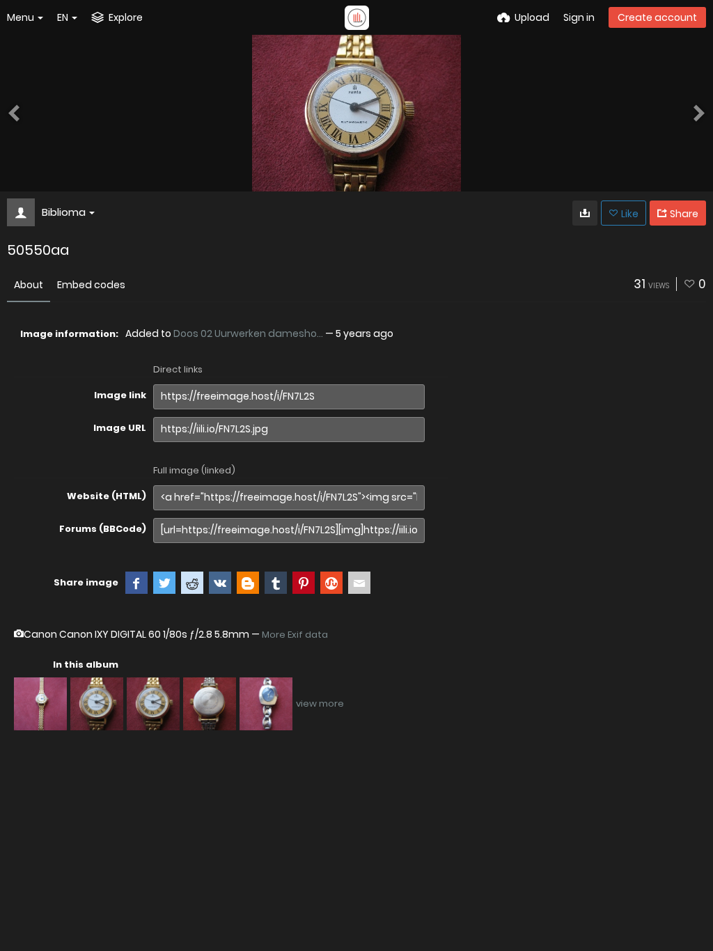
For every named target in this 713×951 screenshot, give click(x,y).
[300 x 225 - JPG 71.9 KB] (584, 213)
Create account (657, 17)
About (28, 285)
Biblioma (64, 212)
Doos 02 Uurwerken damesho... (248, 333)
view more (320, 703)
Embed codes (91, 285)
